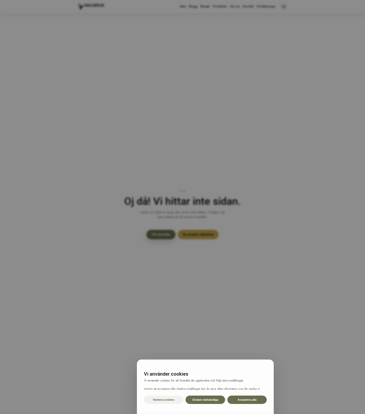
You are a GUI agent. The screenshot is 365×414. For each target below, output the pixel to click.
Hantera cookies (163, 399)
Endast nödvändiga (205, 399)
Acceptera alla (247, 399)
